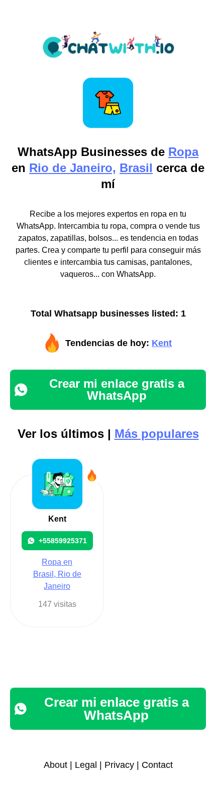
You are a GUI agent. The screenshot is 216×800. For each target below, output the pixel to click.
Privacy (119, 765)
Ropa (183, 151)
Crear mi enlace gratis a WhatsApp (116, 389)
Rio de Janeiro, (72, 168)
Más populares (157, 433)
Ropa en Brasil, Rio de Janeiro (57, 574)
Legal (86, 765)
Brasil (136, 168)
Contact (157, 765)
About (55, 765)
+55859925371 (63, 541)
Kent (162, 343)
